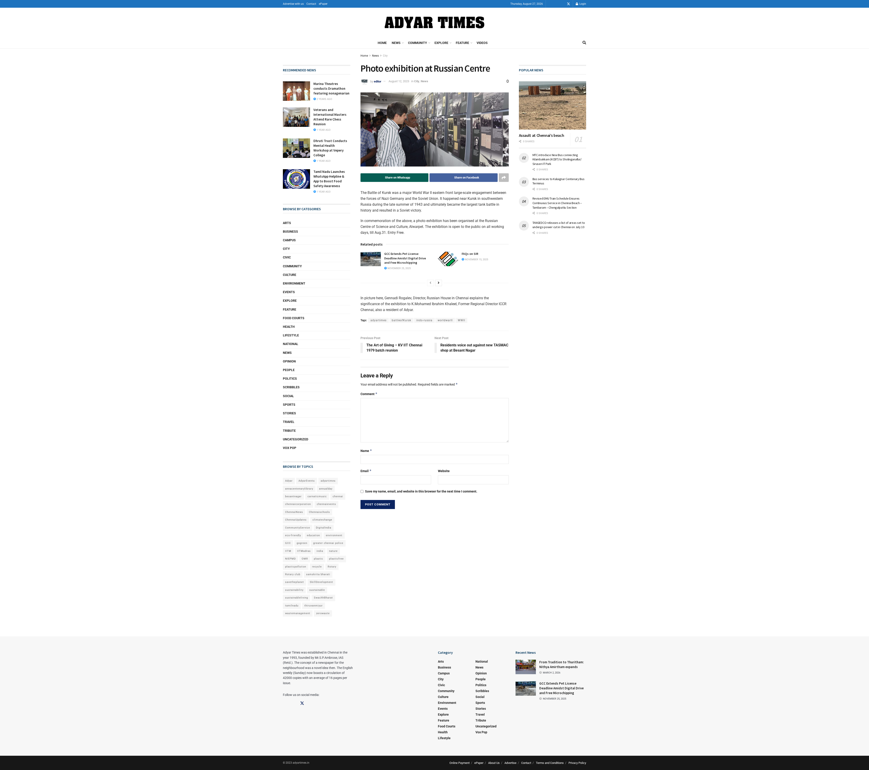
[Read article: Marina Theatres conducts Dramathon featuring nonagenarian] (296, 91)
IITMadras (304, 551)
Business (290, 231)
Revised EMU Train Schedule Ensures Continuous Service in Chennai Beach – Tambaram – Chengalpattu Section (557, 202)
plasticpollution (295, 566)
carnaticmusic (317, 496)
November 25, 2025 (399, 268)
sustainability (294, 590)
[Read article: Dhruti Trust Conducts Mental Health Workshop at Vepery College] (296, 148)
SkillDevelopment (321, 582)
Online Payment (459, 763)
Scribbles (291, 387)
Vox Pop (289, 448)
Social (288, 396)
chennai (338, 496)
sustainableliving (296, 597)
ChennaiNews (294, 512)
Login (582, 3)
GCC (288, 543)
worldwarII (445, 320)
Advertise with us (293, 3)
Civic (287, 257)
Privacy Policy (577, 763)
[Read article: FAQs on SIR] (448, 259)
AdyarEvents (306, 480)
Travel (288, 422)
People (289, 370)
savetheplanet (294, 582)
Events (289, 292)
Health (289, 326)
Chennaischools (319, 512)
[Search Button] (584, 42)
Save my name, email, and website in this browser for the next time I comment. (421, 491)
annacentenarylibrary (299, 488)
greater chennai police (328, 543)
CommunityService (297, 527)
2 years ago (324, 99)
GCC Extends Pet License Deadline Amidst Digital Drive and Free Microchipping (405, 258)
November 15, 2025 (476, 259)
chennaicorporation (298, 504)
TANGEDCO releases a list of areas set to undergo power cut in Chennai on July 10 (558, 225)
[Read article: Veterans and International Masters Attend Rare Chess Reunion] (296, 117)
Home (382, 43)
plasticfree (336, 558)
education (313, 535)
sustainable (317, 590)
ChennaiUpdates (296, 519)
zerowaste (323, 613)
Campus (289, 240)
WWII (461, 320)
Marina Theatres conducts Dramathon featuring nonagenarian (331, 88)
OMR (305, 558)
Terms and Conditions (550, 763)
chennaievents (326, 504)
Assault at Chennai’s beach (541, 135)
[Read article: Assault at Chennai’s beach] (552, 105)
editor (377, 81)
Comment (368, 394)
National (290, 344)
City (385, 55)
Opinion (289, 361)
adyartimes (378, 320)
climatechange (322, 519)
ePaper (323, 3)
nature (333, 551)
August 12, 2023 (399, 81)
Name (366, 451)
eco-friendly (293, 535)
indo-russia (424, 320)
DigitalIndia (323, 527)
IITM (288, 551)
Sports (289, 404)
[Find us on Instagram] (562, 4)
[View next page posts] (438, 283)
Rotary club (292, 574)
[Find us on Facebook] (555, 4)
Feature (462, 43)
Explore (441, 43)
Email (366, 471)
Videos (482, 43)
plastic (318, 558)
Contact (311, 3)
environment (334, 535)
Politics (290, 378)
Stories (289, 413)
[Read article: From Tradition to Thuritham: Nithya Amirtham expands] (526, 667)
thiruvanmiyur (313, 605)
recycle (317, 566)
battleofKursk (401, 320)
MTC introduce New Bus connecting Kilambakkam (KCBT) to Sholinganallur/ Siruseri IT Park (557, 159)
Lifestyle (291, 335)
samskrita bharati (318, 574)
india (320, 551)
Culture (289, 275)
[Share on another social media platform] (504, 177)
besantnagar (293, 496)
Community (417, 43)
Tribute (289, 430)
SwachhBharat (323, 597)
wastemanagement (297, 613)
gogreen (302, 543)
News (396, 43)
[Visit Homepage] (434, 22)
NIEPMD (290, 558)
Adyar (289, 480)
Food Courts (293, 318)
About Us (494, 763)
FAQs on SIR (470, 254)
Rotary (332, 566)
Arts (287, 223)
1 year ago (323, 129)
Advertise (510, 763)
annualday (325, 488)
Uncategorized (295, 439)
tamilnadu (291, 605)
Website (444, 471)
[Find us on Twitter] (568, 4)
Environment (294, 283)
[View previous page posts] (430, 283)
